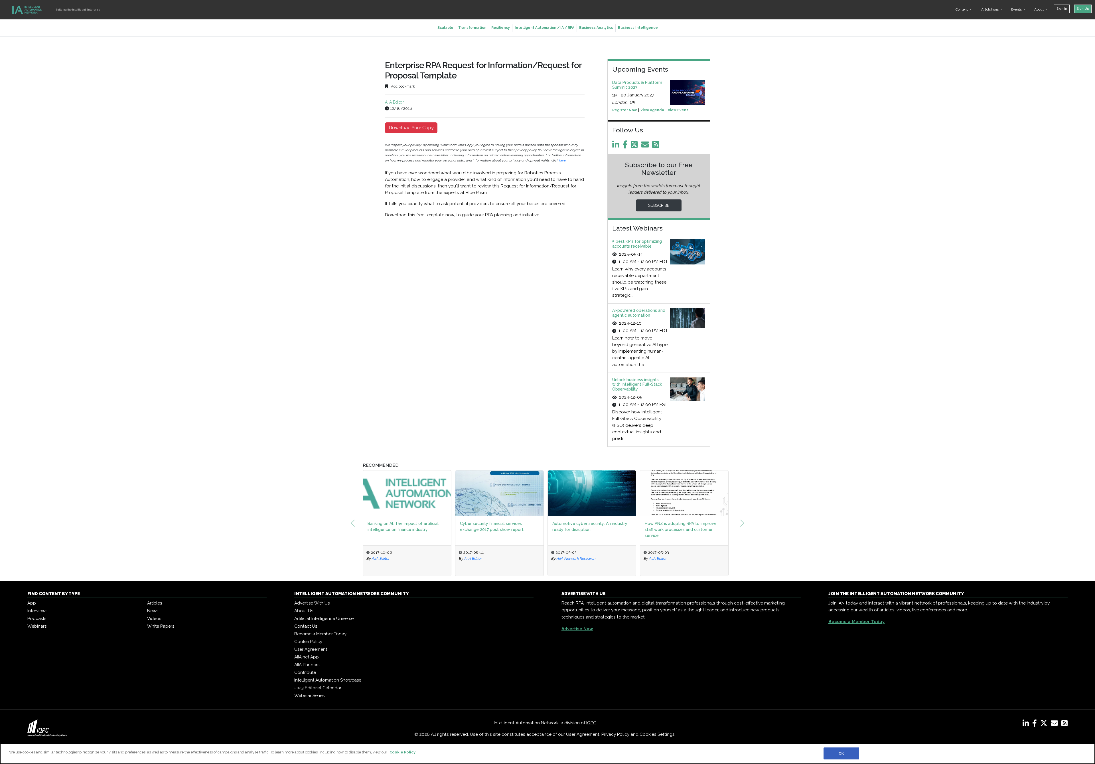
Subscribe (658, 205)
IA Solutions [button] (989, 9)
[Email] (646, 146)
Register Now (624, 110)
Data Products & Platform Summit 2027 (637, 85)
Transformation (472, 28)
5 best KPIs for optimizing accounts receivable (637, 243)
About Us (303, 610)
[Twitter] (635, 146)
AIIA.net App (306, 657)
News (152, 610)
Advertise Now (577, 628)
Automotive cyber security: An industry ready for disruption (589, 526)
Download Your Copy (411, 127)
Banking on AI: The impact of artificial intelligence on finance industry (403, 526)
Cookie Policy (308, 641)
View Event (678, 110)
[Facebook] (626, 146)
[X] (1045, 724)
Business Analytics (596, 28)
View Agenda (652, 110)
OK (841, 753)
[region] (547, 754)
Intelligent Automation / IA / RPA (544, 28)
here (562, 160)
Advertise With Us (312, 603)
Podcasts (36, 618)
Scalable (445, 28)
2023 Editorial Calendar (317, 687)
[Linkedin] (616, 146)
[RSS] (1064, 724)
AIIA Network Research (576, 558)
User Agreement (310, 649)
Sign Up (1083, 9)
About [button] (1039, 9)
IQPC (591, 722)
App (31, 603)
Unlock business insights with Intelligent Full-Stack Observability (637, 384)
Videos (154, 618)
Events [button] (1017, 9)
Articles (154, 603)
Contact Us (305, 626)
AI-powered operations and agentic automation (638, 313)
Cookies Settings (657, 734)
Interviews (37, 610)
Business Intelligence (638, 28)
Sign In (1062, 9)
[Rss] (656, 146)
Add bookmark (402, 86)
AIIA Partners (306, 664)
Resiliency (500, 28)
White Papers (160, 626)
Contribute (305, 672)
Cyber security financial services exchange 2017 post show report (492, 526)
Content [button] (962, 9)
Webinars (36, 626)
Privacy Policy (615, 734)
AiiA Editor (394, 102)
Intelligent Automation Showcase (327, 680)
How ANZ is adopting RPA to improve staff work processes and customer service (681, 529)
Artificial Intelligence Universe (324, 618)
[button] (352, 523)
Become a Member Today (320, 633)
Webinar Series (309, 695)
